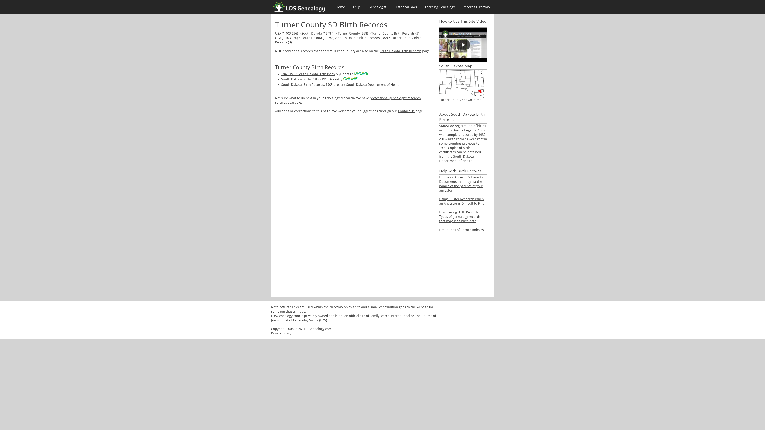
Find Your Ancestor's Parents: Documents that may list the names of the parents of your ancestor (461, 184)
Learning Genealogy (440, 7)
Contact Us (406, 111)
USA (278, 33)
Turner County (349, 33)
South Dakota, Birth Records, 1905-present (313, 84)
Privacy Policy (281, 333)
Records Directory (476, 7)
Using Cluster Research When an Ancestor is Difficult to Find (461, 201)
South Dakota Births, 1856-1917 (305, 79)
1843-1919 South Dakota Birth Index (308, 74)
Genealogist (377, 7)
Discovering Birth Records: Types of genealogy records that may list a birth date (460, 216)
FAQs (357, 7)
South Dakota (311, 33)
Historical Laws (405, 7)
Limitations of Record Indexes (461, 230)
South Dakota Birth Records (359, 38)
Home (340, 7)
